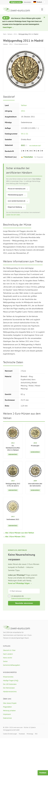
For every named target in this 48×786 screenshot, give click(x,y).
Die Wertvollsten (9, 688)
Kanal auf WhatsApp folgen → (20, 583)
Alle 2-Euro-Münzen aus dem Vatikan (19, 533)
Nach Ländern (8, 654)
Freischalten (32, 157)
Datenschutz (7, 718)
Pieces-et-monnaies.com (18, 189)
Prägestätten (7, 707)
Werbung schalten (9, 710)
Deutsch (40, 2)
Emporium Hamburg (16, 207)
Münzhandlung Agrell (17, 195)
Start (4, 34)
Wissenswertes (8, 677)
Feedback (42, 773)
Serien (5, 661)
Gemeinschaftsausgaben (11, 665)
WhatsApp (30, 734)
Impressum (7, 714)
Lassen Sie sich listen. (13, 215)
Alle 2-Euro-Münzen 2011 (15, 536)
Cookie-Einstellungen (10, 734)
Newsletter (27, 2)
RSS (36, 734)
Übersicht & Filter (9, 650)
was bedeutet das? (35, 145)
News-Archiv (7, 658)
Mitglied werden (16, 2)
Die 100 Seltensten (10, 684)
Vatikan (9, 34)
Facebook (22, 734)
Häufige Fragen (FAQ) (10, 680)
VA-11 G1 (24, 134)
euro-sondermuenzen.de (18, 201)
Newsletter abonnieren (24, 603)
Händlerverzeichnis (10, 691)
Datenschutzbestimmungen (21, 598)
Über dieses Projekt (9, 703)
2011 (15, 34)
